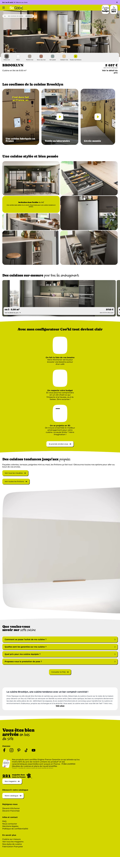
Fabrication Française (12, 846)
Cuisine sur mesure (11, 839)
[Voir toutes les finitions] (16, 484)
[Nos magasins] (12, 783)
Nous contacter (9, 824)
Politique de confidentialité (15, 829)
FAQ (4, 821)
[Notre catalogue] (13, 798)
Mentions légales (10, 826)
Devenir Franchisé (11, 811)
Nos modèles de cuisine (15, 16)
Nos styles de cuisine (12, 844)
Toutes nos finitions (75, 59)
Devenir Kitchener (11, 808)
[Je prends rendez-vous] (60, 446)
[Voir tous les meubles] (15, 475)
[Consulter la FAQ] (60, 674)
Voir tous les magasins (12, 842)
